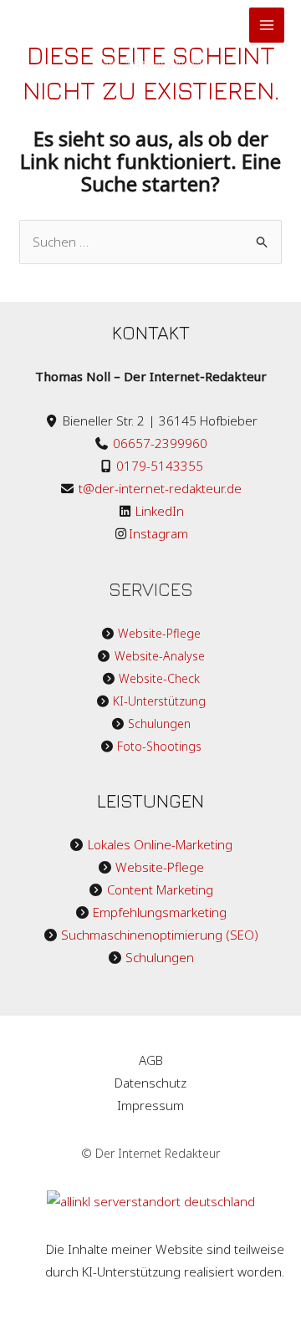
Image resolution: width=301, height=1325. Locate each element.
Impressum (150, 1105)
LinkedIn (158, 510)
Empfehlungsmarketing (160, 912)
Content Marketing (160, 889)
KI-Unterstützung (159, 701)
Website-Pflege (159, 633)
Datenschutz (150, 1082)
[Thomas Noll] (100, 25)
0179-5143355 (159, 465)
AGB (151, 1060)
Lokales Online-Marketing (160, 844)
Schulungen (159, 723)
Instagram (158, 533)
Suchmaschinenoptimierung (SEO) (159, 934)
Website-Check (159, 678)
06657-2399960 (160, 443)
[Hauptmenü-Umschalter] (267, 25)
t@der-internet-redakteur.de (160, 488)
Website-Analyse (160, 656)
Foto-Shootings (159, 746)
